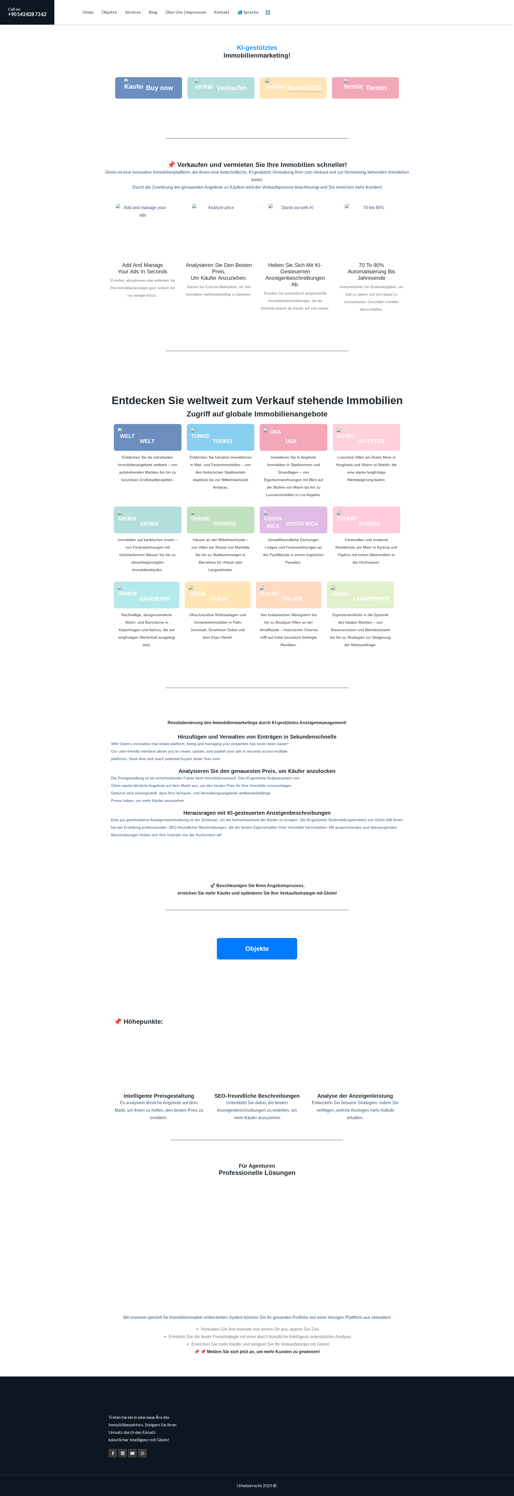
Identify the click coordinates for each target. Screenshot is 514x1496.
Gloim (87, 12)
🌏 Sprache (248, 12)
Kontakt (221, 12)
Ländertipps (371, 599)
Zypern (369, 524)
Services (133, 12)
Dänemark (155, 599)
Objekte (109, 12)
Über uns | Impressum (185, 12)
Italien (292, 599)
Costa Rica (302, 524)
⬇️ (267, 12)
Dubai (219, 599)
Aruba (149, 524)
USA (291, 441)
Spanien (224, 524)
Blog (153, 12)
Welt (147, 441)
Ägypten (371, 441)
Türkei (222, 441)
